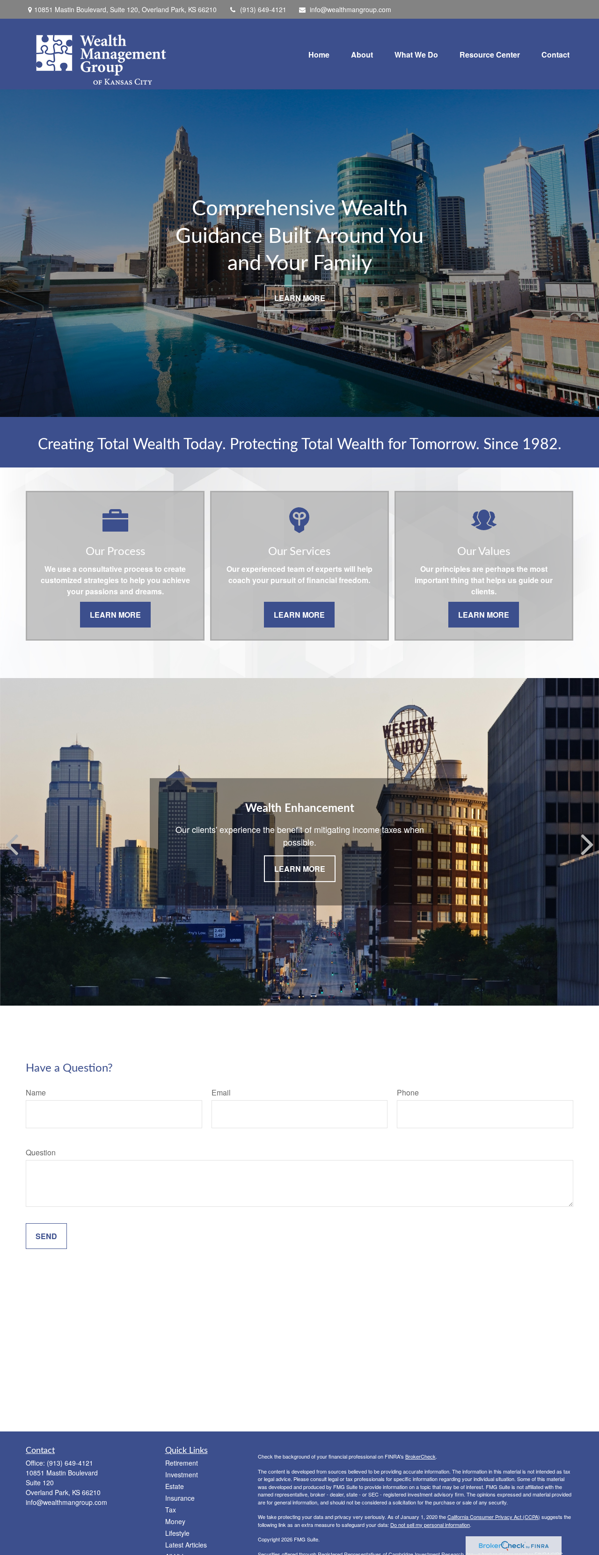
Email (221, 1092)
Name (36, 1092)
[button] (319, 54)
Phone (408, 1092)
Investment (181, 1474)
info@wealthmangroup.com (350, 9)
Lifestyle (177, 1533)
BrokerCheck (420, 1456)
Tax (170, 1509)
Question (41, 1152)
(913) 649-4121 (263, 9)
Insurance (180, 1498)
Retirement (181, 1462)
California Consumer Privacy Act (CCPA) (493, 1516)
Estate (174, 1486)
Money (175, 1521)
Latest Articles (186, 1544)
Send (46, 1236)
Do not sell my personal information (430, 1524)
